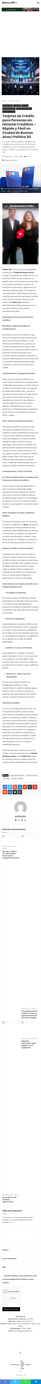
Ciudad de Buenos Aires (17, 775)
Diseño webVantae (20, 1364)
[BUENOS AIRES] (10, 2)
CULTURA (25, 105)
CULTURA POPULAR (9, 108)
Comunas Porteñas (31, 775)
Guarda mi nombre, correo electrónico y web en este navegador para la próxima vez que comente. (19, 1279)
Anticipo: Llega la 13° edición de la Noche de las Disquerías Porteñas (10, 854)
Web (4, 1267)
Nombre (5, 1250)
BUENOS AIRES (14, 101)
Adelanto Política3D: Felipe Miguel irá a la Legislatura (28, 1044)
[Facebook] (16, 1375)
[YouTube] (21, 1375)
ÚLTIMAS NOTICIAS (9, 111)
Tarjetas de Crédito (17, 778)
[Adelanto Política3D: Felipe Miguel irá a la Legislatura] (30, 1029)
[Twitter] (19, 1375)
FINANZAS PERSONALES (24, 108)
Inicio (6, 101)
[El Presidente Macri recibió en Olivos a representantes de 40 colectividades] (30, 921)
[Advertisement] (20, 34)
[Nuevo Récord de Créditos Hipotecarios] (11, 1107)
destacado (6, 778)
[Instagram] (24, 1375)
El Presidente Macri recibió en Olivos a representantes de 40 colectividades (29, 1014)
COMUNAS (17, 105)
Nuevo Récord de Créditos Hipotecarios (9, 1199)
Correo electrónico (9, 1258)
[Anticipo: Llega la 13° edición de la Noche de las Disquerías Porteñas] (11, 840)
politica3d (8, 156)
